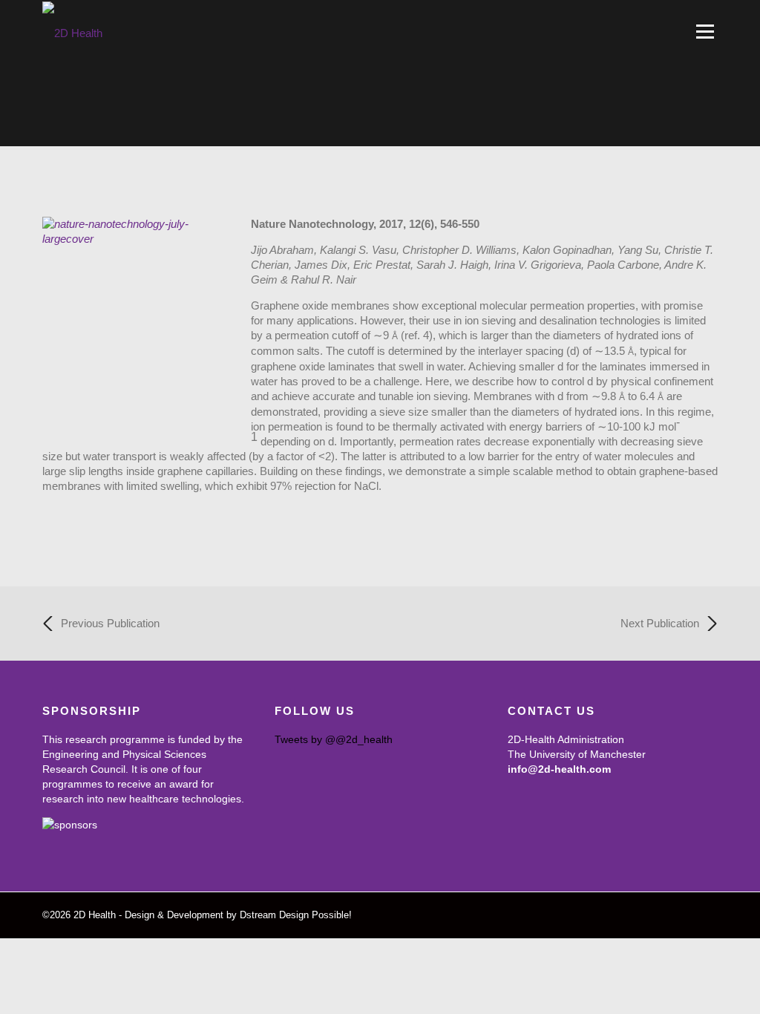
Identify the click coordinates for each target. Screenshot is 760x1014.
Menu (705, 31)
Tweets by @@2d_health (334, 739)
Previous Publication (110, 623)
